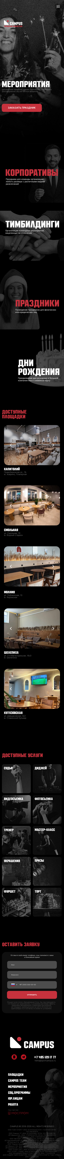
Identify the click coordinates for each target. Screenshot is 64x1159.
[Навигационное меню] (58, 7)
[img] (32, 1042)
